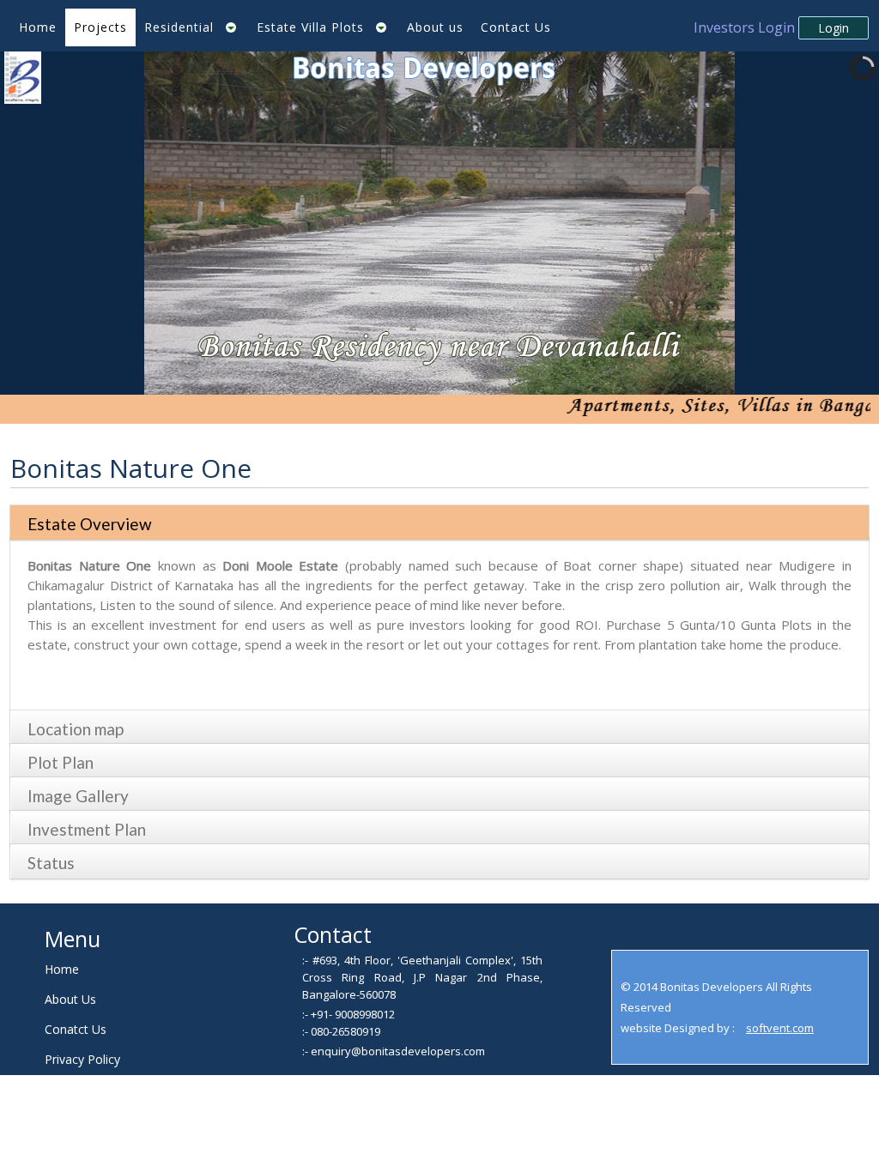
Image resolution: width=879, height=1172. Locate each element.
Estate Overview (89, 524)
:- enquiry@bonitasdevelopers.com (393, 1051)
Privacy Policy (82, 1059)
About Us (70, 999)
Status (51, 863)
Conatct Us (75, 1029)
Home (62, 969)
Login (833, 28)
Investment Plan (86, 829)
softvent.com (780, 1028)
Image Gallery (78, 796)
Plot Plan (60, 762)
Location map (75, 729)
